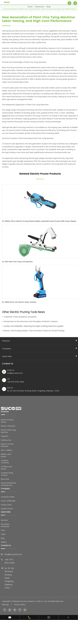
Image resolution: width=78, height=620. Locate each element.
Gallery (4, 542)
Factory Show (6, 505)
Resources (39, 6)
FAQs (3, 530)
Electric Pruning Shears (7, 421)
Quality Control (7, 509)
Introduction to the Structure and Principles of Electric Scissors (31, 321)
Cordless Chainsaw (5, 461)
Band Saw (5, 479)
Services (4, 520)
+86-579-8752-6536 (15, 382)
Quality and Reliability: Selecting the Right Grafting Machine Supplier (34, 326)
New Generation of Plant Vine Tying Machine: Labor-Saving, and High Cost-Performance (40, 9)
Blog (48, 6)
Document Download (5, 525)
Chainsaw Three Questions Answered (20, 317)
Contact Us (6, 545)
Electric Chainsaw (8, 426)
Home (30, 6)
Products (6, 340)
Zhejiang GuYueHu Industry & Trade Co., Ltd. (29, 601)
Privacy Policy (19, 604)
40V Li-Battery (6, 450)
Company (6, 348)
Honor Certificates (8, 501)
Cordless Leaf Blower (6, 468)
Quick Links (7, 356)
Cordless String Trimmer (7, 474)
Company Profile (7, 497)
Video (3, 534)
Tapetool (4, 436)
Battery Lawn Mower (6, 455)
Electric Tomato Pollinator (7, 445)
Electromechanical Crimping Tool (8, 484)
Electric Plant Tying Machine (8, 431)
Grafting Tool (6, 440)
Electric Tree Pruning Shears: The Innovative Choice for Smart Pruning (34, 330)
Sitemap (5, 604)
